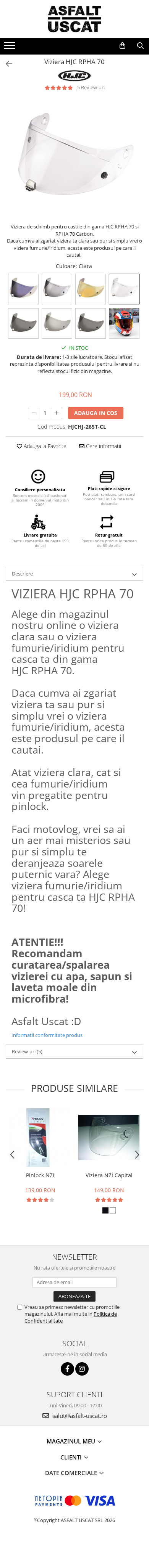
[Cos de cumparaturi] (122, 45)
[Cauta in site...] (140, 45)
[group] (74, 161)
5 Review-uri (91, 87)
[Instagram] (82, 1369)
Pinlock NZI (40, 1175)
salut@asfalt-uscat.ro (79, 1415)
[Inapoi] (5, 64)
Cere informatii (102, 446)
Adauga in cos (95, 412)
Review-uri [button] (27, 1051)
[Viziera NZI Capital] (108, 1137)
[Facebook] (67, 1369)
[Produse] (10, 47)
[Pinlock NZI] (40, 1137)
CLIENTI (71, 1457)
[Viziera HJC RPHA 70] (74, 161)
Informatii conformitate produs (47, 1035)
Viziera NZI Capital (109, 1175)
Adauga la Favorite (44, 446)
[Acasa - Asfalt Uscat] (74, 19)
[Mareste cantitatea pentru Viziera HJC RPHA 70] (56, 413)
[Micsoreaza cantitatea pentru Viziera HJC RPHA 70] (33, 413)
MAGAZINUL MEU (72, 1441)
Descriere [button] (22, 573)
